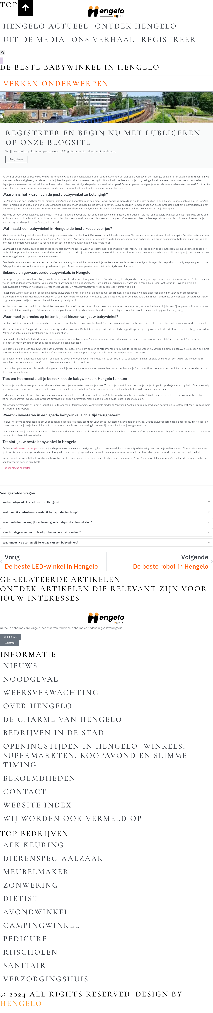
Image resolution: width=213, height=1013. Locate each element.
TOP (9, 4)
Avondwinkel (36, 912)
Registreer (168, 39)
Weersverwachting (51, 692)
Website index (37, 805)
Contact (25, 791)
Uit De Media (34, 39)
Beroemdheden (39, 778)
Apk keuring (33, 845)
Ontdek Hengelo (136, 26)
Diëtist (21, 898)
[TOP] (25, 8)
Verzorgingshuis (46, 979)
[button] (2, 52)
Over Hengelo (38, 706)
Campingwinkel (41, 925)
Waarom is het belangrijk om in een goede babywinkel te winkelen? (106, 522)
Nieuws (20, 665)
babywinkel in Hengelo (26, 448)
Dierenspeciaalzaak (53, 858)
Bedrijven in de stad (54, 732)
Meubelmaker (36, 871)
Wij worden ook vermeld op (72, 818)
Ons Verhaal (103, 39)
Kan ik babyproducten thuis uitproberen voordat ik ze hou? (106, 532)
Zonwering (31, 885)
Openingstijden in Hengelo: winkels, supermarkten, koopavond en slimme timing (95, 755)
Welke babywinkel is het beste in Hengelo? (106, 502)
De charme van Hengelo (62, 719)
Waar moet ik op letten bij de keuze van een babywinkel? (106, 542)
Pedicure (25, 938)
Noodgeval (31, 679)
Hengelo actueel (46, 26)
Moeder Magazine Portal (16, 467)
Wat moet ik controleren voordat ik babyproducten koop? (106, 512)
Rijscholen (30, 952)
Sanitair (24, 965)
